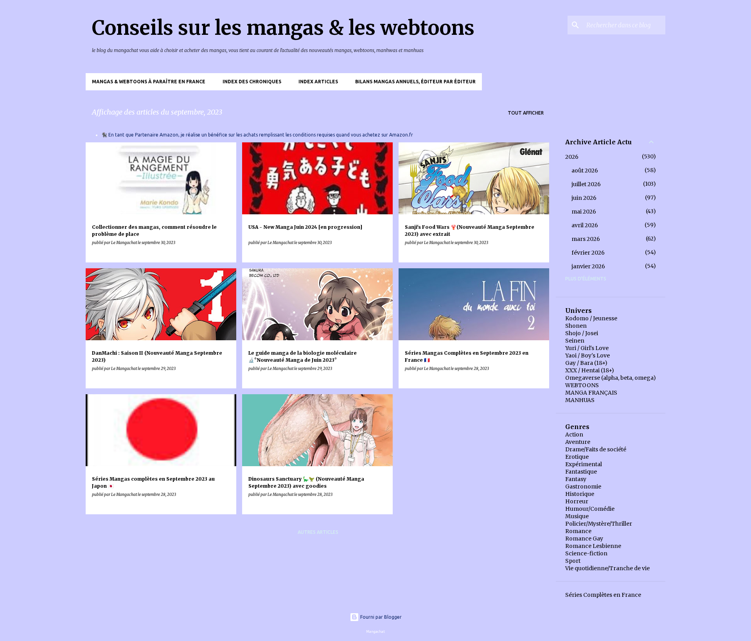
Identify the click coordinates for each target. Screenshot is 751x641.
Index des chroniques (252, 81)
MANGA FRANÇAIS (591, 392)
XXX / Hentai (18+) (589, 370)
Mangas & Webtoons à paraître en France (148, 81)
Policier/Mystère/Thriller (598, 523)
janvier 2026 (588, 266)
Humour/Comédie (589, 508)
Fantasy (575, 479)
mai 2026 (583, 211)
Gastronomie (583, 486)
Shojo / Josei (581, 333)
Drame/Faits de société (595, 449)
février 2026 (588, 252)
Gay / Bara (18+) (586, 362)
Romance (578, 531)
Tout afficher (526, 112)
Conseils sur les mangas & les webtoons (283, 28)
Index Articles (318, 81)
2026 (572, 156)
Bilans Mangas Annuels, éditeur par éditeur (415, 81)
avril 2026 (584, 225)
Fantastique (581, 471)
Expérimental (583, 464)
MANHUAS (580, 400)
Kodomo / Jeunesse (591, 318)
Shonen (576, 325)
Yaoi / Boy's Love (587, 355)
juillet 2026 (586, 184)
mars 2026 (585, 238)
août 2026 (584, 170)
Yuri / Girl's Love (587, 348)
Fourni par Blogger (380, 616)
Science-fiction (586, 553)
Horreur (576, 501)
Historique (579, 493)
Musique (577, 516)
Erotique (577, 456)
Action (574, 434)
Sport (572, 560)
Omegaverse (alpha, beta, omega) (610, 377)
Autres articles (318, 532)
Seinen (574, 340)
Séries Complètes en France (603, 594)
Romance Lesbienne (593, 545)
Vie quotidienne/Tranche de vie (607, 568)
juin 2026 (583, 197)
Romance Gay (584, 538)
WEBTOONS (582, 385)
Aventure (577, 441)
